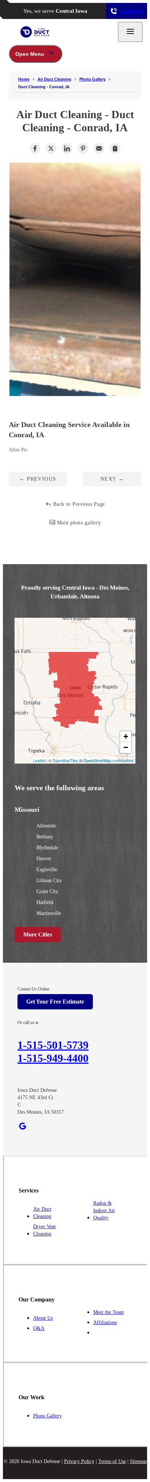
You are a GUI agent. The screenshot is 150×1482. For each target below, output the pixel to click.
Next (112, 479)
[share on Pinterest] (83, 148)
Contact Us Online (33, 989)
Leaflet (39, 760)
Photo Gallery (47, 1416)
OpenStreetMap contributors (108, 760)
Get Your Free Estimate (55, 1001)
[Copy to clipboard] (115, 148)
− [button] (125, 747)
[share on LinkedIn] (67, 148)
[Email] (99, 148)
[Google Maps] (22, 1126)
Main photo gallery (78, 522)
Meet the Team (108, 1312)
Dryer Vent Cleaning (44, 1230)
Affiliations (105, 1322)
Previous (37, 479)
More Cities (37, 934)
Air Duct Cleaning (42, 1212)
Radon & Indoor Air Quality (104, 1210)
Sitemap (138, 1461)
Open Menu (29, 54)
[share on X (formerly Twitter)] (51, 148)
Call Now (132, 11)
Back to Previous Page (78, 504)
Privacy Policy (79, 1461)
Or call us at (27, 1022)
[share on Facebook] (34, 148)
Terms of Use (112, 1461)
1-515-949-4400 (52, 1058)
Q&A (38, 1328)
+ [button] (125, 736)
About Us (43, 1318)
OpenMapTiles (65, 760)
